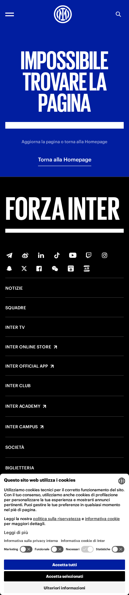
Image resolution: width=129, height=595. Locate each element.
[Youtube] (73, 255)
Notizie (14, 288)
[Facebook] (39, 268)
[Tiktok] (57, 255)
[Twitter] (24, 268)
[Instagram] (104, 255)
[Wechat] (55, 268)
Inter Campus (21, 427)
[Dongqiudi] (71, 268)
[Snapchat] (9, 268)
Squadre (15, 308)
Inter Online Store (28, 347)
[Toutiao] (87, 268)
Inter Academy (22, 406)
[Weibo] (25, 255)
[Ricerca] (118, 14)
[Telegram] (9, 255)
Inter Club (17, 385)
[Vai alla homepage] (63, 14)
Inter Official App (26, 366)
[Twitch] (89, 255)
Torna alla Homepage (64, 159)
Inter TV (15, 327)
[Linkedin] (41, 255)
